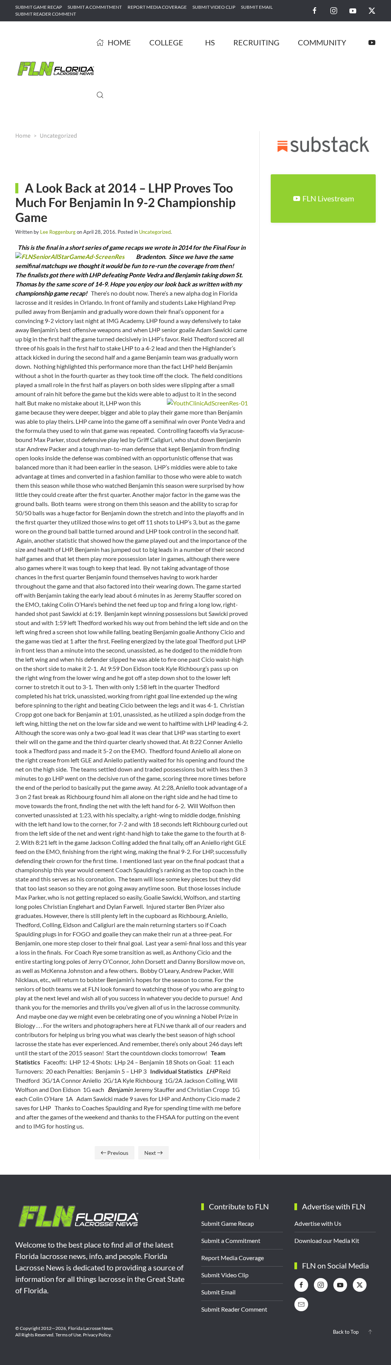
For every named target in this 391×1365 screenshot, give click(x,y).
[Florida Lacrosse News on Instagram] (334, 10)
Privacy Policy (96, 1335)
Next (150, 1153)
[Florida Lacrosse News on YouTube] (353, 10)
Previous (117, 1153)
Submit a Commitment (95, 7)
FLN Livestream (328, 198)
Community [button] (322, 42)
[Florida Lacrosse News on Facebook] (314, 10)
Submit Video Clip (213, 7)
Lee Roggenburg (58, 232)
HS (210, 42)
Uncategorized (155, 232)
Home (119, 42)
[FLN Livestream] (372, 42)
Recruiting (256, 42)
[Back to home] (55, 68)
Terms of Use (68, 1335)
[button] (100, 95)
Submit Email (257, 7)
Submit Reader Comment (45, 14)
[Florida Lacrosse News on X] (372, 10)
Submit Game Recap (38, 7)
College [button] (166, 42)
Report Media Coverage (157, 7)
